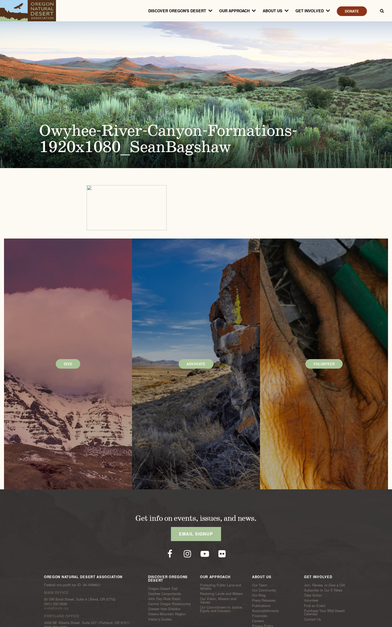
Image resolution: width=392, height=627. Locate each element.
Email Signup (196, 534)
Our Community (264, 590)
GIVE (68, 364)
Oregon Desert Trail (163, 588)
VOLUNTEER (324, 364)
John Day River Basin (164, 598)
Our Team (259, 585)
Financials (259, 615)
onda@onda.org (56, 607)
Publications (261, 605)
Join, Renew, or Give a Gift (324, 585)
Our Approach (234, 10)
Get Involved (309, 10)
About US (272, 10)
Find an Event (314, 605)
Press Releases (263, 600)
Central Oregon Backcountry (169, 603)
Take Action (313, 595)
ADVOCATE (195, 364)
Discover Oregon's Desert (177, 10)
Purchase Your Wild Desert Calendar (324, 612)
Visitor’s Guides (160, 619)
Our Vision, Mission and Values (218, 600)
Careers (258, 620)
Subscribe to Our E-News (323, 590)
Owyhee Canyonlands (164, 593)
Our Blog (259, 595)
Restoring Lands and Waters (221, 593)
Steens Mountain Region (167, 614)
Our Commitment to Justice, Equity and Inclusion (221, 609)
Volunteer (311, 600)
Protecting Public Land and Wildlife (220, 587)
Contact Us (312, 619)
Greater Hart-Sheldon (164, 608)
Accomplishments (265, 610)
